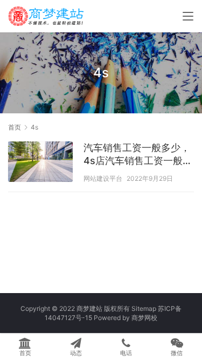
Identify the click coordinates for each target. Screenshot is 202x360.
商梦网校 (144, 318)
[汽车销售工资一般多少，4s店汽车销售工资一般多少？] (40, 163)
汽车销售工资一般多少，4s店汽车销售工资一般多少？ (137, 154)
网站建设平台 (102, 178)
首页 (14, 127)
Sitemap (143, 308)
